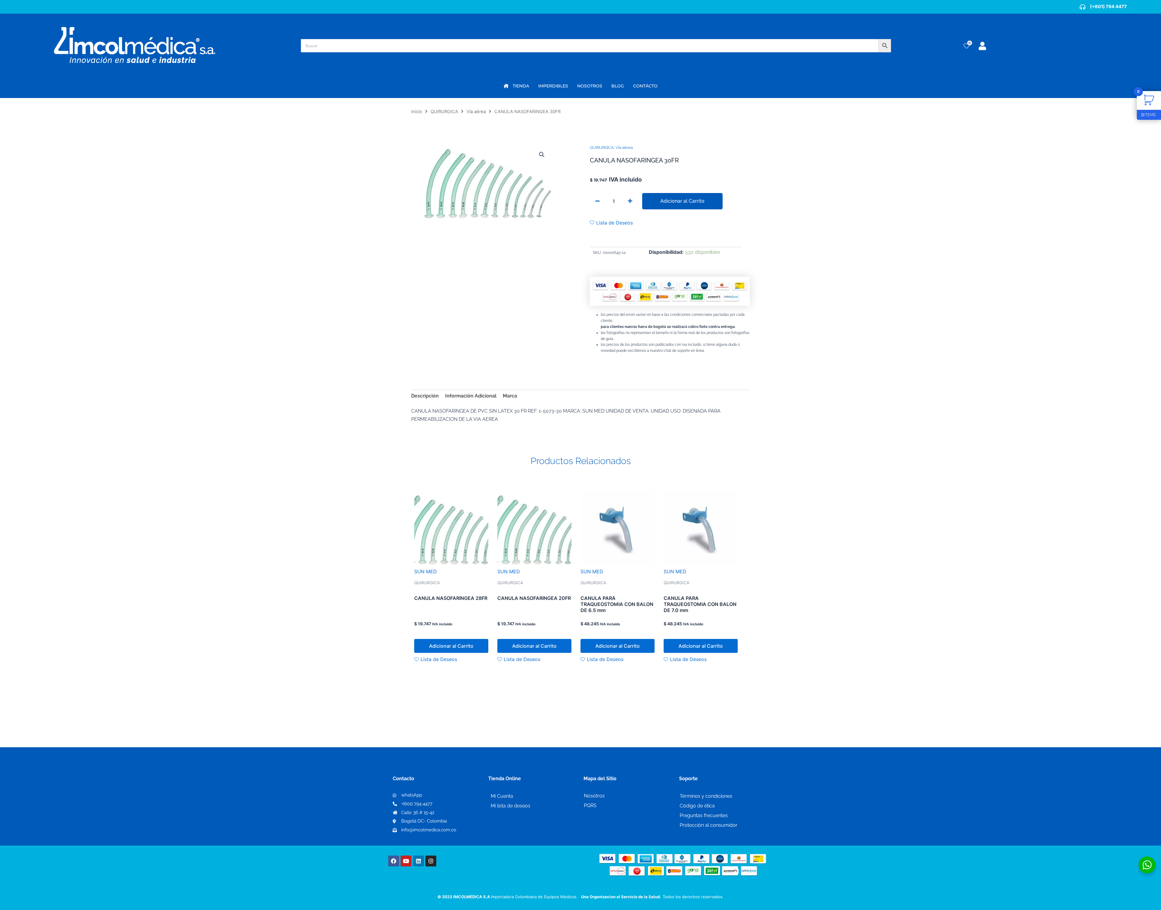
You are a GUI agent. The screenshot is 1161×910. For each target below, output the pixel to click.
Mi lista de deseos (510, 806)
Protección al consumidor (708, 825)
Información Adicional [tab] (470, 396)
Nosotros (594, 796)
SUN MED (425, 571)
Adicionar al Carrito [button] (451, 646)
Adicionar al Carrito (682, 201)
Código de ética (697, 806)
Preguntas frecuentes (704, 815)
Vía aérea (476, 111)
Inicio (416, 111)
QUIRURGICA (444, 111)
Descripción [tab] (425, 396)
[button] (541, 154)
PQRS (590, 805)
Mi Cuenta (502, 796)
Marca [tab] (510, 396)
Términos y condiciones (706, 796)
